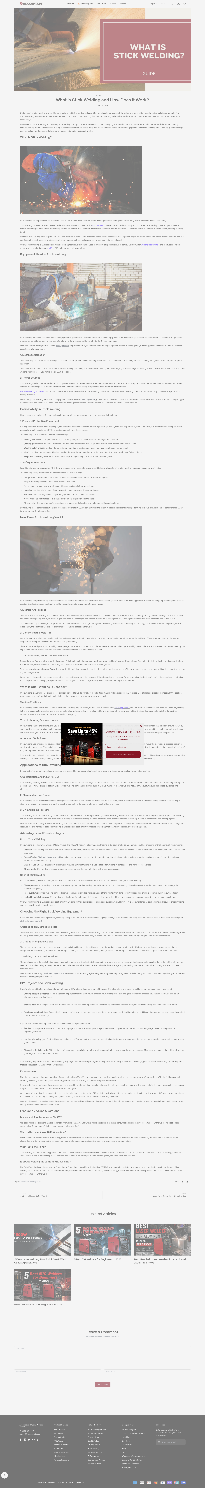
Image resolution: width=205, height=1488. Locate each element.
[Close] (141, 726)
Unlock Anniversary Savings (123, 754)
